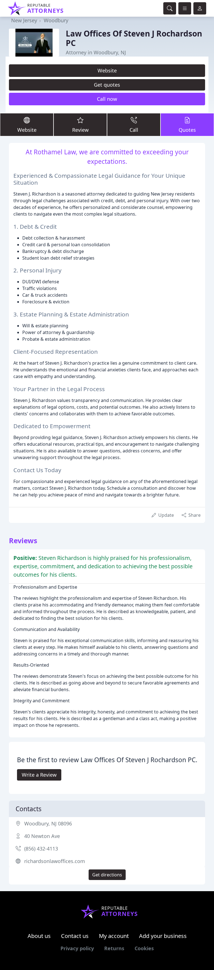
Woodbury (56, 20)
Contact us (75, 936)
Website (107, 70)
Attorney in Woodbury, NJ (96, 52)
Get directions (107, 875)
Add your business (163, 936)
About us (39, 936)
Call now (107, 99)
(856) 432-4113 (41, 848)
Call (134, 129)
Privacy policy (77, 948)
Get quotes (107, 84)
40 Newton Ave (42, 836)
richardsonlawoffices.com (54, 861)
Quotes (187, 129)
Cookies (144, 948)
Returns (114, 948)
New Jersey (24, 20)
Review (80, 129)
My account (114, 936)
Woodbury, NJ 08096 (48, 823)
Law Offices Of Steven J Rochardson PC (134, 38)
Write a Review (39, 774)
